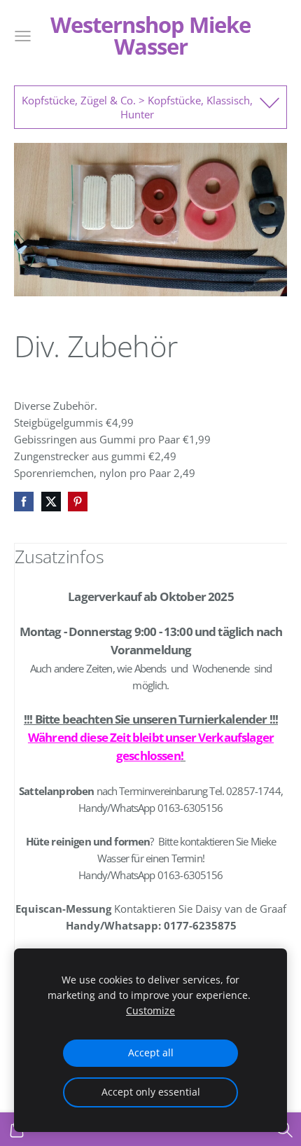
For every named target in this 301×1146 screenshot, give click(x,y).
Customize (150, 1011)
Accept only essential (151, 1092)
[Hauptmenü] (23, 36)
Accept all (151, 1053)
